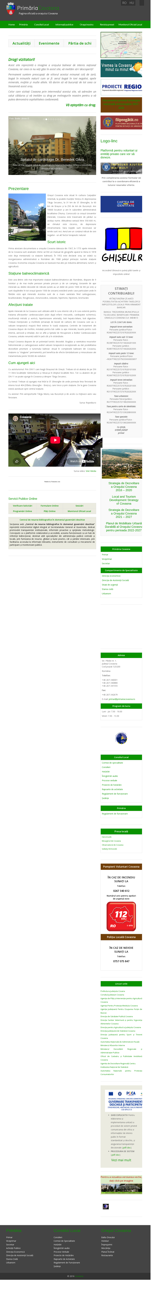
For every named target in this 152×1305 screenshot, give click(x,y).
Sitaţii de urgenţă (110, 584)
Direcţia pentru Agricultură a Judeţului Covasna (121, 1027)
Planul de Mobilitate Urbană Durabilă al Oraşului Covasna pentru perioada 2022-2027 (124, 527)
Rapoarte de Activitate (64, 1259)
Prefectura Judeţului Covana (113, 991)
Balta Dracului (108, 1237)
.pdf (124, 1147)
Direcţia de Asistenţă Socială (115, 580)
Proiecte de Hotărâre (64, 1255)
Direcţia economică (111, 575)
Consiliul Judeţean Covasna (112, 995)
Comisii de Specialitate (64, 1240)
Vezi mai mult (121, 1160)
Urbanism (106, 593)
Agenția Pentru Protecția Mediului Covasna (119, 1005)
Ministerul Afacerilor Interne (113, 1045)
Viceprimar (107, 559)
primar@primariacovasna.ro (122, 699)
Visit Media (90, 471)
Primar (105, 554)
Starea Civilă (12, 1259)
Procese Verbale (61, 1251)
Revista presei (107, 24)
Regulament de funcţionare (115, 793)
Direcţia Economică (15, 1251)
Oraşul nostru (86, 24)
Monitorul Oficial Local (130, 24)
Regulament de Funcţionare (67, 1262)
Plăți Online (49, 511)
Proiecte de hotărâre (112, 784)
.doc (129, 1147)
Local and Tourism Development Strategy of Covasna (123, 500)
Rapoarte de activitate (112, 789)
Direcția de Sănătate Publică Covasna (117, 1016)
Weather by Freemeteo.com (52, 481)
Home (11, 24)
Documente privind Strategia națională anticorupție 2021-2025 (121, 104)
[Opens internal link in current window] (124, 168)
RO (124, 3)
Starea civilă (107, 589)
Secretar (106, 563)
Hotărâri (106, 771)
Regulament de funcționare (115, 813)
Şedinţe (105, 798)
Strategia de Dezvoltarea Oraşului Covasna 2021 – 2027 (123, 513)
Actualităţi (21, 43)
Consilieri (106, 767)
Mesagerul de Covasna (111, 841)
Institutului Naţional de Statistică (114, 1067)
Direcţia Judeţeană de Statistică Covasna (118, 1031)
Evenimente (49, 43)
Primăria (38, 8)
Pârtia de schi (79, 43)
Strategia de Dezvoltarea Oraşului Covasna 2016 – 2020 (123, 487)
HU (132, 3)
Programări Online (22, 511)
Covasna (79, 1276)
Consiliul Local (41, 24)
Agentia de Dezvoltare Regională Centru (118, 1063)
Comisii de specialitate (112, 762)
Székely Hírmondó (109, 849)
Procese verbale (109, 780)
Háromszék (106, 837)
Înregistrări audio (110, 776)
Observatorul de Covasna (112, 845)
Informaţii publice (64, 24)
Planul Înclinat (107, 1251)
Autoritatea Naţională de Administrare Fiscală (120, 1042)
